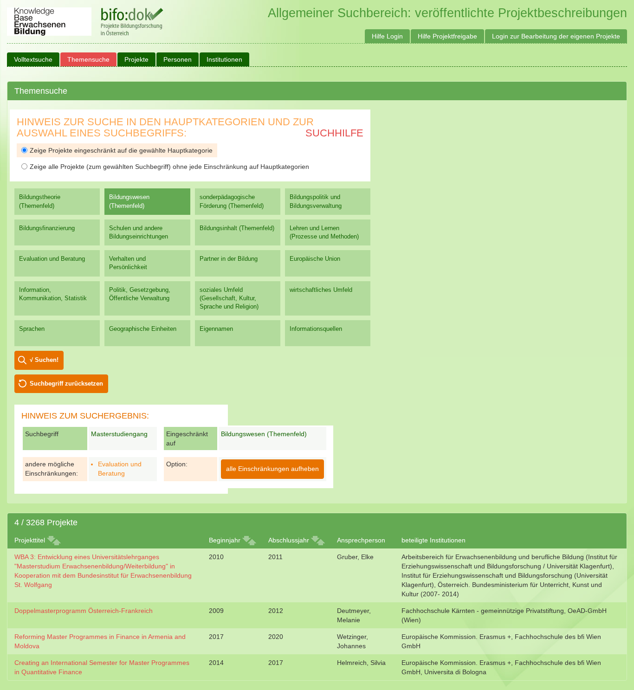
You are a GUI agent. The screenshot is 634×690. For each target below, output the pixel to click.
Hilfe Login (387, 36)
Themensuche (88, 59)
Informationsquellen (316, 328)
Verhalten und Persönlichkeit (128, 263)
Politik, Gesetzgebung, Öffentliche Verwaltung (139, 294)
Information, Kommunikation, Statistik (53, 294)
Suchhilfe (334, 133)
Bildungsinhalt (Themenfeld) (237, 228)
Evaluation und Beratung (52, 258)
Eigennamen (216, 328)
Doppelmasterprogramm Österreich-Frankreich (83, 610)
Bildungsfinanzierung (47, 228)
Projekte (136, 59)
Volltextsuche (33, 59)
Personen (177, 59)
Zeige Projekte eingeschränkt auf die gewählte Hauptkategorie (121, 150)
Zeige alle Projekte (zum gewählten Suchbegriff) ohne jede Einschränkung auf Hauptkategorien (169, 166)
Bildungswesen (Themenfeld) (129, 201)
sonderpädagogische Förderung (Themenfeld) (232, 201)
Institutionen (224, 59)
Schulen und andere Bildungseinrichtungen (138, 232)
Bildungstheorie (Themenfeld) (39, 201)
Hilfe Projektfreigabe (447, 36)
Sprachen (32, 328)
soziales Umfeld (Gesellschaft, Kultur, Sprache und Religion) (229, 298)
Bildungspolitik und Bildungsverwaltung (316, 201)
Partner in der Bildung (229, 258)
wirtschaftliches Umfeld (321, 289)
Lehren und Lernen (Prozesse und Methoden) (324, 232)
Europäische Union (315, 258)
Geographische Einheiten (142, 328)
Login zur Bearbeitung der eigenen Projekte (556, 36)
